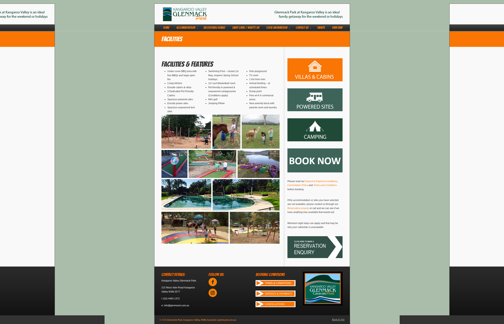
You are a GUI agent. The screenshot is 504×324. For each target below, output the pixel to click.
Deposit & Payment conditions (321, 181)
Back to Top (338, 319)
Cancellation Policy (298, 185)
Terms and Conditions (325, 185)
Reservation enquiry (298, 208)
